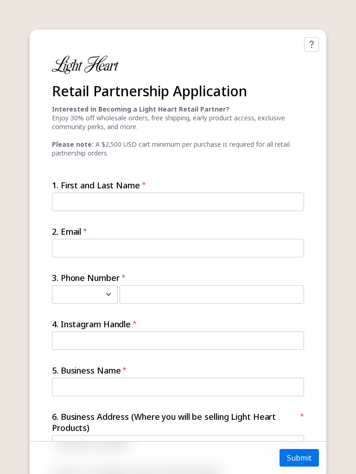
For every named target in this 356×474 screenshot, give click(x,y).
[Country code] (108, 294)
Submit (299, 458)
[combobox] (74, 294)
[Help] (311, 44)
